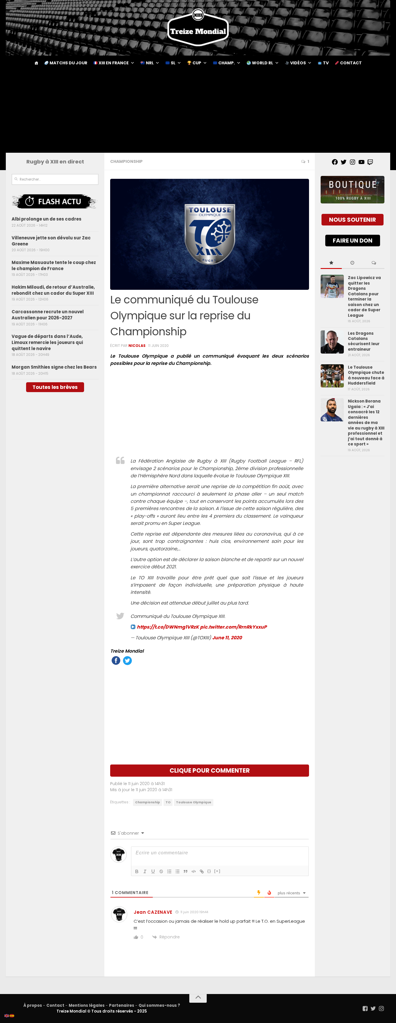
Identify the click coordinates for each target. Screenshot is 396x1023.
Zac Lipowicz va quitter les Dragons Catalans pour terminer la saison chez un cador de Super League (364, 296)
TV (325, 63)
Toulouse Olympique (193, 802)
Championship (126, 161)
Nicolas (137, 345)
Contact (350, 63)
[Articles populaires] (331, 263)
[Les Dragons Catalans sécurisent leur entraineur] (332, 342)
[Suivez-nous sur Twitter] (373, 1008)
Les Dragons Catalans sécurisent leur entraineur (363, 341)
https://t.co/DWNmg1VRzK (168, 627)
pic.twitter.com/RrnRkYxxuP (233, 627)
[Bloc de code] (194, 871)
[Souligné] (153, 871)
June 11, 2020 (227, 637)
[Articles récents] (352, 263)
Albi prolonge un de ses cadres (46, 219)
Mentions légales (87, 1005)
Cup (196, 63)
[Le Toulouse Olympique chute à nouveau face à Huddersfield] (332, 375)
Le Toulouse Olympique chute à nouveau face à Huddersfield (366, 375)
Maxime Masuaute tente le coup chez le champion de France (54, 265)
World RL (262, 63)
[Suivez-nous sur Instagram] (381, 1008)
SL (172, 63)
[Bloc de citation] (185, 871)
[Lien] (202, 871)
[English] (7, 1015)
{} (209, 871)
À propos (32, 1005)
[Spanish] (12, 1015)
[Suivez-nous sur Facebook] (365, 1008)
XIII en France (113, 63)
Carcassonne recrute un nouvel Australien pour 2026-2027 (48, 315)
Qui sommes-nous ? (159, 1005)
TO (168, 802)
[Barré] (161, 871)
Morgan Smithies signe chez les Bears (54, 367)
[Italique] (145, 871)
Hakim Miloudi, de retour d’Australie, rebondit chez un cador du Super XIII (53, 290)
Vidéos (297, 63)
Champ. (226, 63)
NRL (149, 63)
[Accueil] (36, 63)
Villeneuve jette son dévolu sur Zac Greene (51, 241)
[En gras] (137, 871)
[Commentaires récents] (373, 263)
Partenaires (121, 1005)
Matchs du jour (68, 63)
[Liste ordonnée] (169, 871)
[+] (217, 871)
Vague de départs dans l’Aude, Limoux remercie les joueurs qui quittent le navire (47, 342)
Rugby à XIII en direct (55, 161)
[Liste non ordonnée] (177, 871)
